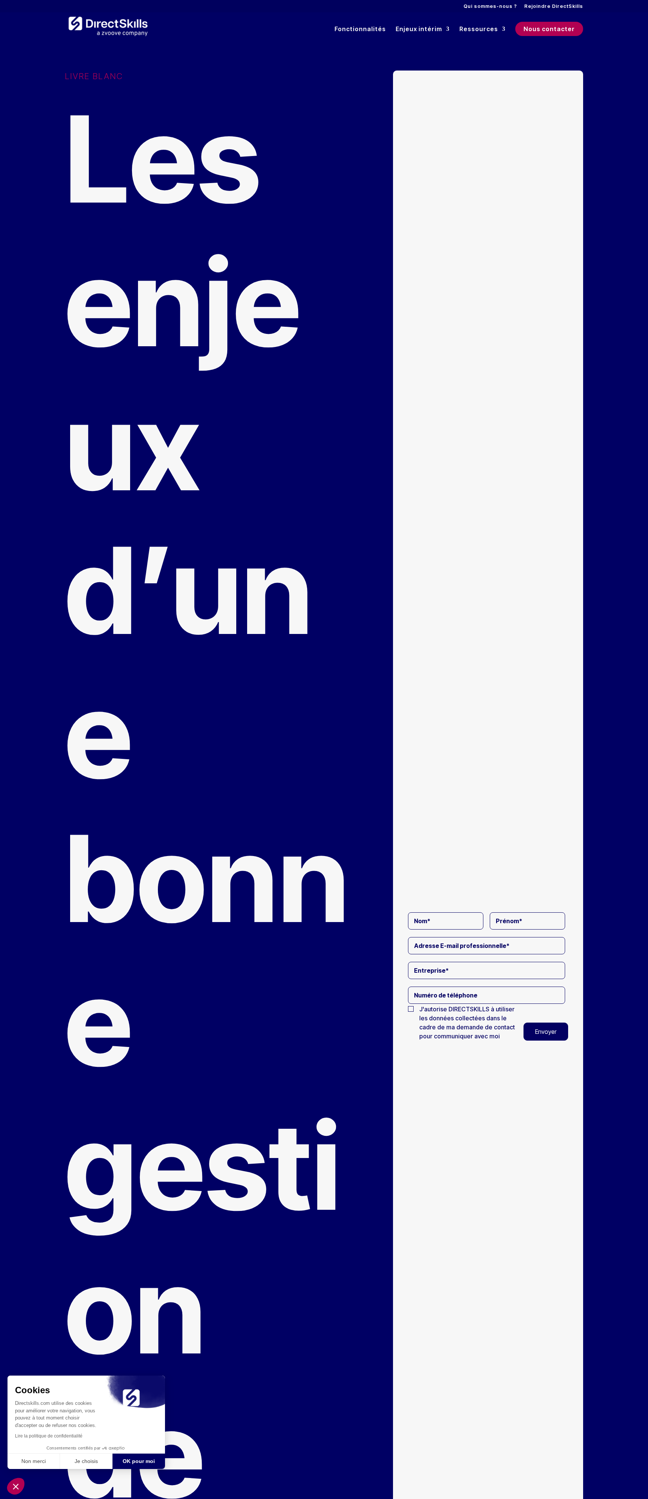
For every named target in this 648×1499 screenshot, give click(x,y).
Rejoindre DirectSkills (553, 6)
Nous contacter (549, 29)
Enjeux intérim (419, 29)
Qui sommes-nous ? (490, 6)
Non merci (33, 1461)
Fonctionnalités (360, 29)
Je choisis (86, 1461)
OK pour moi (139, 1461)
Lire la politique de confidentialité (48, 1436)
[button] (16, 1486)
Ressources (478, 29)
